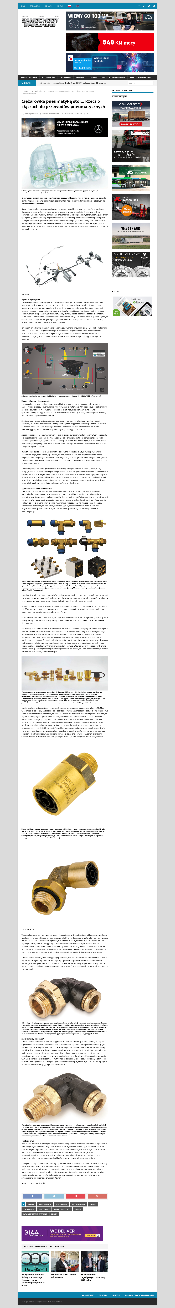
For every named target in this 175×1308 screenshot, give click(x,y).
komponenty (61, 1204)
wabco (78, 1209)
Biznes (93, 77)
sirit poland (44, 1209)
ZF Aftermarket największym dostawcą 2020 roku (93, 1277)
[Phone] (149, 6)
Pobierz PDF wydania (140, 77)
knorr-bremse (45, 1204)
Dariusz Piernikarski (50, 114)
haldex (31, 1204)
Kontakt (60, 6)
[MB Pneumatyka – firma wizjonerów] (65, 1270)
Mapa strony (88, 1295)
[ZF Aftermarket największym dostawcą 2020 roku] (94, 1270)
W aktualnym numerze (113, 77)
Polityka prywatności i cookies (139, 1295)
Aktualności (48, 77)
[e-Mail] (154, 6)
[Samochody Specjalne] (40, 21)
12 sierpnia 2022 (31, 114)
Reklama (48, 6)
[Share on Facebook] (32, 1196)
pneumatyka (28, 1209)
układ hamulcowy (62, 1209)
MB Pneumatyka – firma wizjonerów (63, 1276)
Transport (65, 77)
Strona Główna (29, 77)
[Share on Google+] (97, 1196)
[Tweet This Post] (54, 1196)
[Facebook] (139, 6)
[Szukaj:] (140, 83)
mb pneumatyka (78, 1204)
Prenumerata (35, 6)
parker (93, 1204)
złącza (54, 1214)
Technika (80, 77)
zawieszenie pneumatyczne (35, 1214)
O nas (23, 6)
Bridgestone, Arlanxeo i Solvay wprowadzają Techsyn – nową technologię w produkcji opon (34, 1280)
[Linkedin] (144, 6)
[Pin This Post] (75, 1196)
